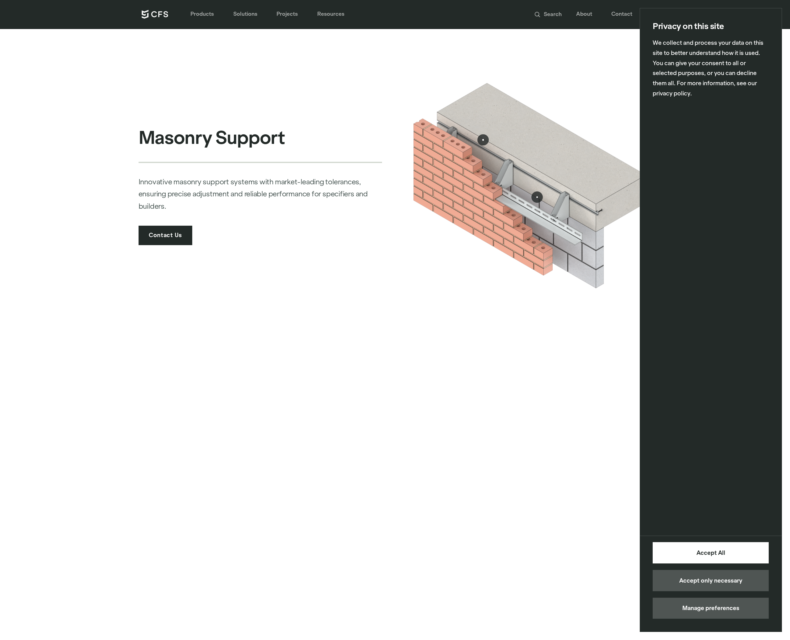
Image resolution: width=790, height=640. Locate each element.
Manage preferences (710, 608)
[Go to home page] (155, 14)
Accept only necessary (710, 580)
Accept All (710, 552)
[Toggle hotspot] (537, 197)
